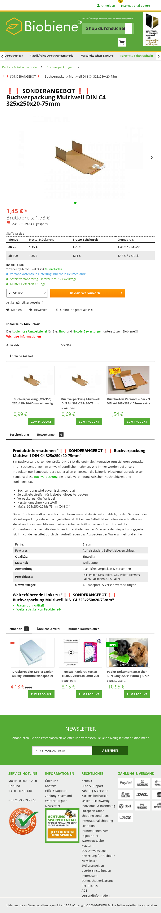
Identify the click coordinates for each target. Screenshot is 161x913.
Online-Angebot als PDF (76, 310)
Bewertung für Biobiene (98, 856)
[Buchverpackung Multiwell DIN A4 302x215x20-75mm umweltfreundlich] (81, 380)
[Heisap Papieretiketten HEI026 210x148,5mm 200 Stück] (81, 653)
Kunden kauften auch (83, 629)
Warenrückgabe (56, 801)
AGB (84, 890)
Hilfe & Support (56, 791)
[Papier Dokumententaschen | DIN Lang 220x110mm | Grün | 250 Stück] (128, 653)
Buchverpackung (46, 477)
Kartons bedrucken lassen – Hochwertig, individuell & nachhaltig (98, 801)
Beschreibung (19, 434)
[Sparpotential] (62, 825)
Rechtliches (90, 886)
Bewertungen (49, 434)
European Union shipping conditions (95, 813)
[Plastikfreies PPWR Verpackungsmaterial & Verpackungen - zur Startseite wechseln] (44, 26)
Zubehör (18, 629)
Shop (62, 331)
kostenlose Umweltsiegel (29, 331)
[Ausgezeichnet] (25, 821)
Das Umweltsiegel (94, 851)
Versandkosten (53, 269)
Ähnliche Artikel (21, 356)
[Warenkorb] (122, 42)
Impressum (89, 876)
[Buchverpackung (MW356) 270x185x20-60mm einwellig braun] (33, 380)
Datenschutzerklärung (97, 881)
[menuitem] (108, 25)
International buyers (136, 6)
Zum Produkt (41, 421)
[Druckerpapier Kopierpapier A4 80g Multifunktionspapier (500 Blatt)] (33, 653)
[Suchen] (128, 28)
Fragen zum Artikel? (30, 605)
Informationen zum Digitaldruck (95, 833)
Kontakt (50, 786)
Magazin (87, 846)
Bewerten (40, 310)
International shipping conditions (97, 823)
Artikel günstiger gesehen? (25, 302)
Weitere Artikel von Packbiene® (38, 609)
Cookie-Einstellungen (96, 871)
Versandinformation (96, 895)
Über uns (51, 781)
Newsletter (52, 806)
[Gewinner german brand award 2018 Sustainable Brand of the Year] (152, 29)
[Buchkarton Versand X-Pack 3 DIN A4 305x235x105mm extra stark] (128, 380)
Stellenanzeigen (93, 866)
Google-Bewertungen (88, 331)
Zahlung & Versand (58, 796)
